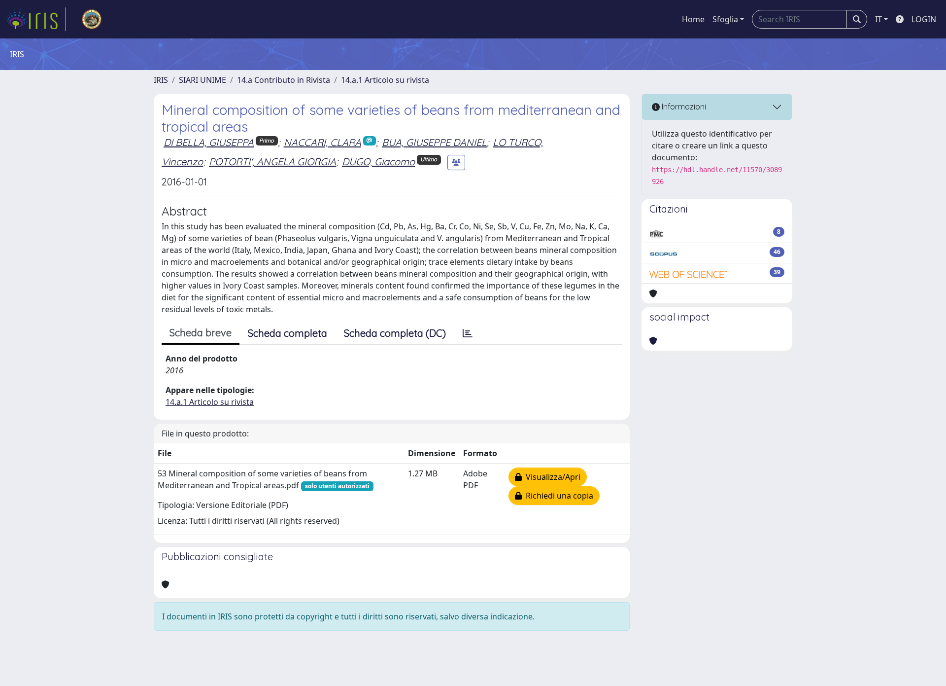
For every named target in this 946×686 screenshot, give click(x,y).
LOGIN (924, 19)
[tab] (467, 333)
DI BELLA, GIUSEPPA (209, 142)
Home (693, 19)
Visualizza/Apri (551, 476)
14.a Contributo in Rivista (283, 79)
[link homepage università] (91, 19)
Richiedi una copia (557, 495)
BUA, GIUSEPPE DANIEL (434, 142)
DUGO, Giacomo (378, 161)
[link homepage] (36, 19)
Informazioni (683, 106)
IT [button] (878, 19)
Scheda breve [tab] (200, 332)
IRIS (161, 79)
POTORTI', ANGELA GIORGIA (272, 161)
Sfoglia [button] (725, 19)
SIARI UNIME (202, 79)
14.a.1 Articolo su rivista (385, 79)
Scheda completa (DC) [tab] (395, 333)
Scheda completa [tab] (287, 333)
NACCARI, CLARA (322, 142)
